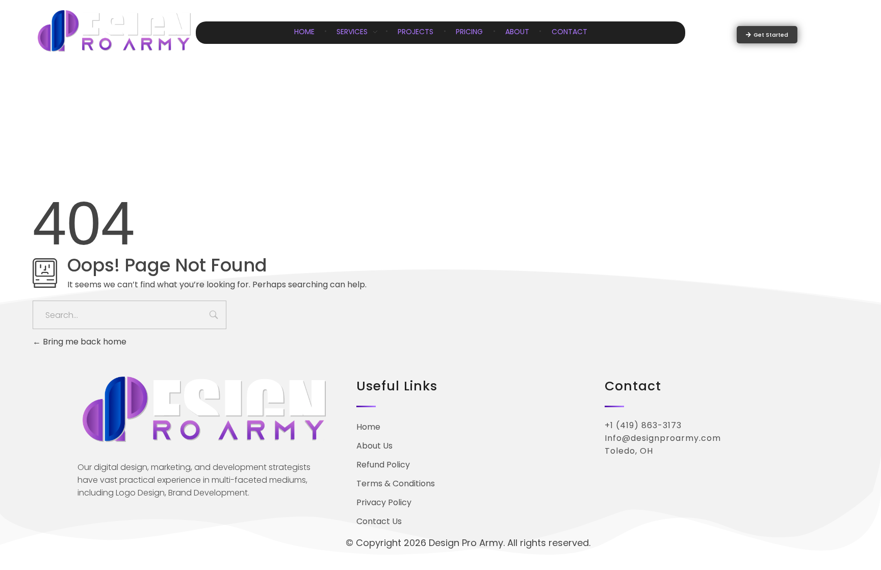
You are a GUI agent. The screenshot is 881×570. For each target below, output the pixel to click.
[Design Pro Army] (114, 31)
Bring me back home (83, 342)
